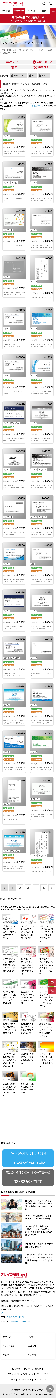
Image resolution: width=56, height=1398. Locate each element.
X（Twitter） (25, 1380)
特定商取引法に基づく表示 (20, 1374)
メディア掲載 (8, 1346)
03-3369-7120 (28, 1181)
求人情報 (32, 1355)
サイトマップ (42, 1374)
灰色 (34, 75)
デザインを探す (19, 11)
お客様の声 (8, 1355)
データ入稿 (31, 11)
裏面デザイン (37, 106)
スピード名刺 (6, 11)
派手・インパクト (47, 50)
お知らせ (32, 1346)
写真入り (6, 53)
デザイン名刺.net (7, 50)
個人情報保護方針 (32, 1369)
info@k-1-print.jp (28, 1162)
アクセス (32, 1337)
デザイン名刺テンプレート (27, 50)
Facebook (40, 1380)
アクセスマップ (7, 1313)
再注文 (44, 11)
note (12, 1380)
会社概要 (7, 1337)
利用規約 (16, 1369)
